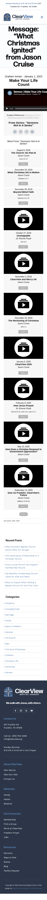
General (9, 632)
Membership (10, 819)
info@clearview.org (13, 739)
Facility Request (11, 871)
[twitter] (26, 711)
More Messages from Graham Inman (23, 118)
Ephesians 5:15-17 (32, 115)
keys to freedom (13, 626)
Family (7, 795)
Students (9, 603)
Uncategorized (12, 609)
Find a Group (10, 824)
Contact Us (9, 779)
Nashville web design (20, 888)
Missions (8, 803)
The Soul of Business (15, 649)
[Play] (7, 108)
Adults (7, 799)
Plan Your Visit (11, 774)
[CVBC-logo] (18, 14)
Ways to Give (10, 857)
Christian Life (11, 661)
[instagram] (21, 711)
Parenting (10, 667)
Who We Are (10, 770)
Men (7, 643)
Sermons (8, 853)
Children (9, 655)
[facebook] (15, 711)
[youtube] (32, 711)
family (8, 620)
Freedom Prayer (11, 833)
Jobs (6, 837)
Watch (23, 164)
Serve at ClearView (13, 828)
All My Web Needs (35, 888)
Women (9, 672)
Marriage (9, 615)
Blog (6, 866)
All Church (10, 638)
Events (7, 862)
